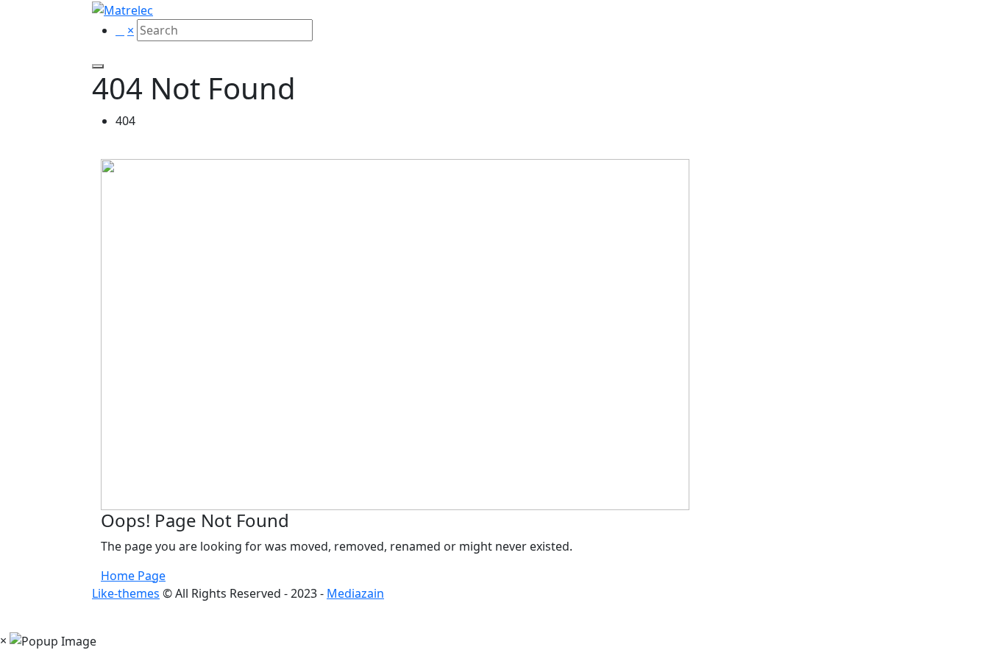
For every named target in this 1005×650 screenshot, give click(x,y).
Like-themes (126, 593)
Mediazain (355, 593)
